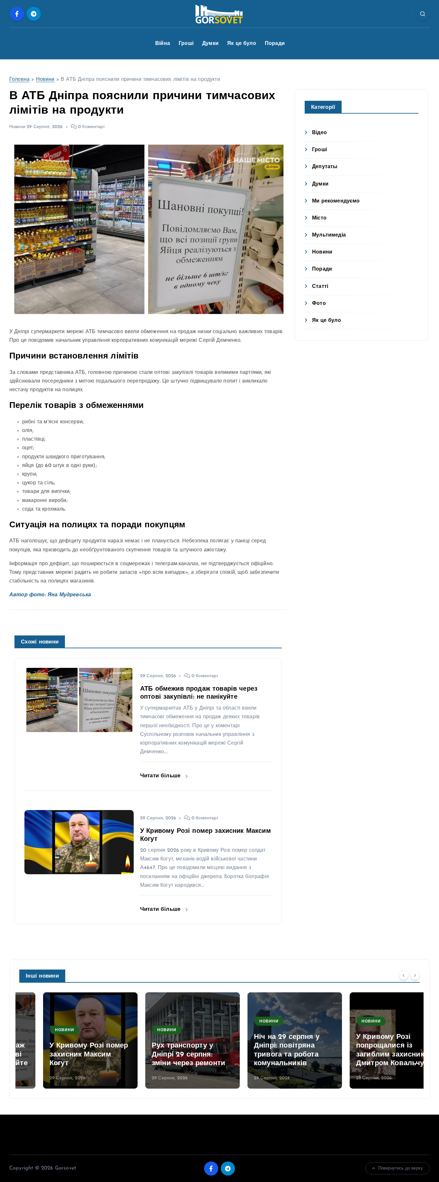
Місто (319, 218)
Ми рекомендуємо (336, 201)
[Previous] (403, 975)
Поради (275, 43)
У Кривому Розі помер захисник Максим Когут (65, 1054)
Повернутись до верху (400, 1168)
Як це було (241, 43)
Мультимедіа (329, 235)
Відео (319, 132)
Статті (320, 286)
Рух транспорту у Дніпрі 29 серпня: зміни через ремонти (165, 1054)
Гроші (186, 43)
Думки (210, 43)
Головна (19, 79)
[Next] (415, 975)
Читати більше (161, 776)
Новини (45, 79)
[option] (66, 1040)
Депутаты (324, 166)
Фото (319, 303)
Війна (162, 43)
